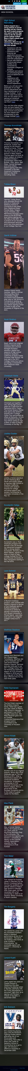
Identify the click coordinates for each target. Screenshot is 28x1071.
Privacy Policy (22, 1068)
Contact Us (17, 3)
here (13, 102)
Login (24, 3)
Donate (24, 1)
